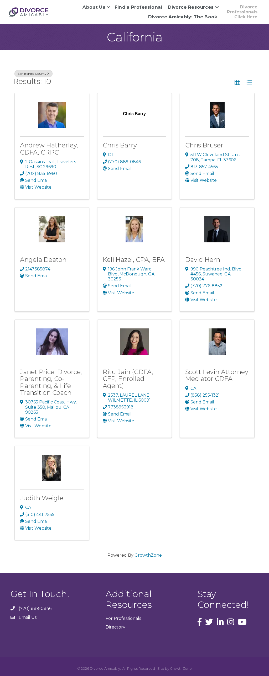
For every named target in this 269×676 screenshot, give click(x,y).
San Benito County (32, 74)
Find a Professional (138, 7)
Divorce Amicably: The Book (183, 16)
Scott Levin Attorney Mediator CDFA (216, 375)
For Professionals (123, 618)
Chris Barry (120, 145)
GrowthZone (148, 555)
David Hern (202, 259)
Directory (115, 627)
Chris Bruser (204, 145)
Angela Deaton (43, 259)
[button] (237, 82)
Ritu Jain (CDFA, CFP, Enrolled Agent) (128, 379)
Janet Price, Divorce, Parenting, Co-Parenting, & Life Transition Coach (51, 382)
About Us (93, 7)
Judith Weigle (41, 498)
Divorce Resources (191, 7)
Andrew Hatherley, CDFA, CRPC (49, 148)
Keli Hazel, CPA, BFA (134, 259)
